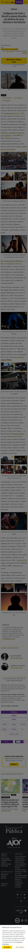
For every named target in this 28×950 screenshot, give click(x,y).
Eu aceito (7, 947)
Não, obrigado (20, 947)
